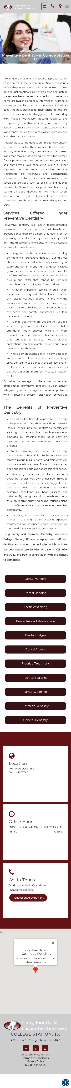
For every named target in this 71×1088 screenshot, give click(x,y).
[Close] (53, 943)
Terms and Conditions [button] (36, 1058)
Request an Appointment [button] (28, 897)
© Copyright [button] (35, 1064)
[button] (19, 6)
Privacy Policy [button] (35, 1061)
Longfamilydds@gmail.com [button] (31, 885)
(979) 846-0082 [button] (25, 889)
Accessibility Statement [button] (35, 1054)
